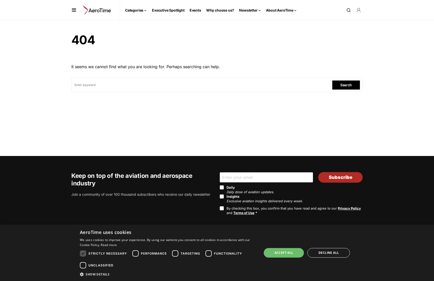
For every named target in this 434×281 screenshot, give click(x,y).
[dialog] (217, 253)
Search (346, 85)
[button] (74, 10)
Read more (109, 245)
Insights (265, 198)
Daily (250, 189)
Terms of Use (243, 213)
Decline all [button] (328, 253)
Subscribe (340, 177)
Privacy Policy (349, 208)
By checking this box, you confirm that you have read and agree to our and (294, 210)
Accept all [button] (284, 253)
